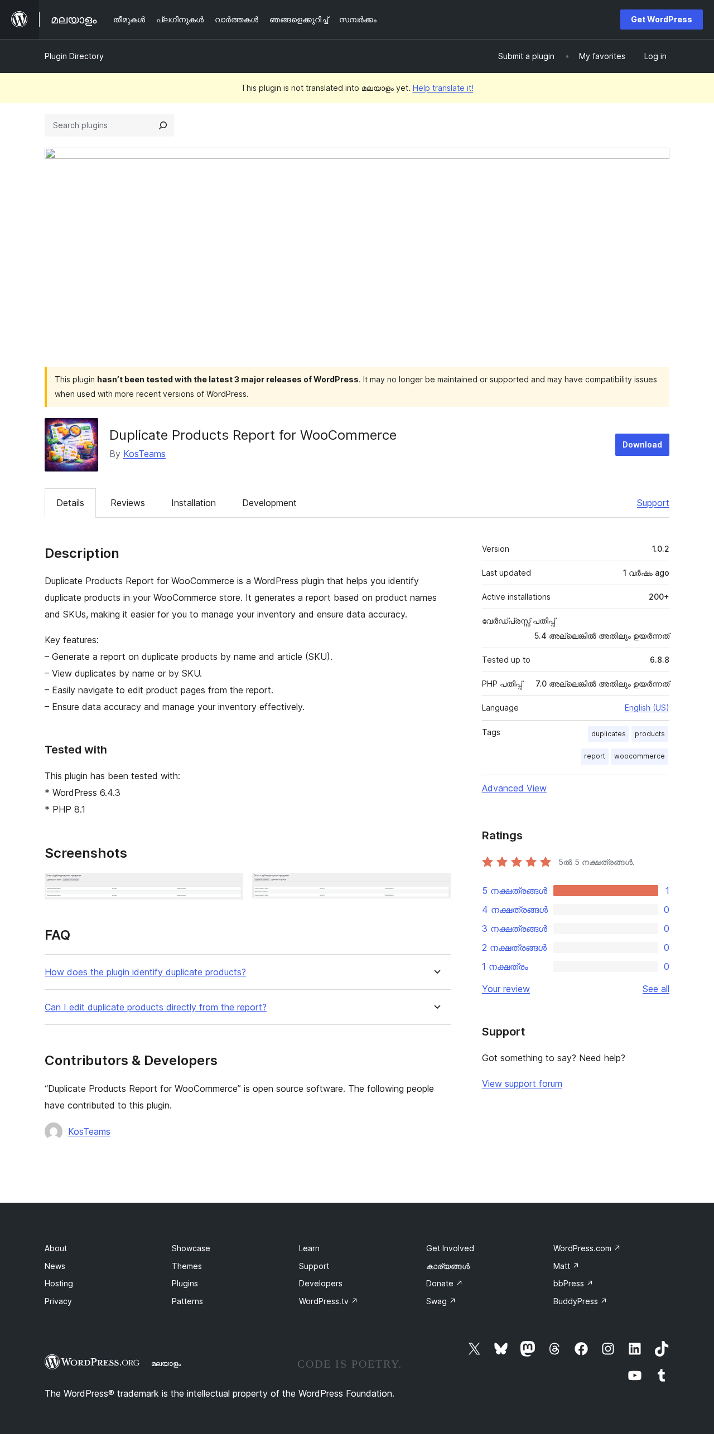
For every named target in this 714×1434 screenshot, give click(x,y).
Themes (187, 1266)
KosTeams (144, 453)
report (594, 756)
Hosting (59, 1283)
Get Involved (450, 1248)
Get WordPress (661, 19)
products (650, 734)
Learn (309, 1248)
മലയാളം (166, 1363)
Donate (444, 1283)
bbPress (573, 1283)
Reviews (127, 502)
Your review (506, 988)
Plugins (185, 1283)
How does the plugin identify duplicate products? (145, 972)
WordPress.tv (328, 1301)
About (56, 1248)
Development (269, 502)
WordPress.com (587, 1248)
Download (642, 444)
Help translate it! (443, 88)
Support (653, 502)
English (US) (647, 707)
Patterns (187, 1301)
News (55, 1266)
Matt (566, 1266)
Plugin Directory (74, 56)
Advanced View (514, 788)
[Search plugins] (163, 125)
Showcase (191, 1248)
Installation (193, 502)
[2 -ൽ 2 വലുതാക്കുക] (435, 887)
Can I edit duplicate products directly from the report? (156, 1007)
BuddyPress (580, 1301)
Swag (441, 1301)
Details (70, 502)
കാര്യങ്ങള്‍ (448, 1266)
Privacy (58, 1301)
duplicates (608, 734)
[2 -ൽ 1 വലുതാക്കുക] (228, 887)
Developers (320, 1283)
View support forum (522, 1083)
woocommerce (639, 756)
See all (656, 988)
